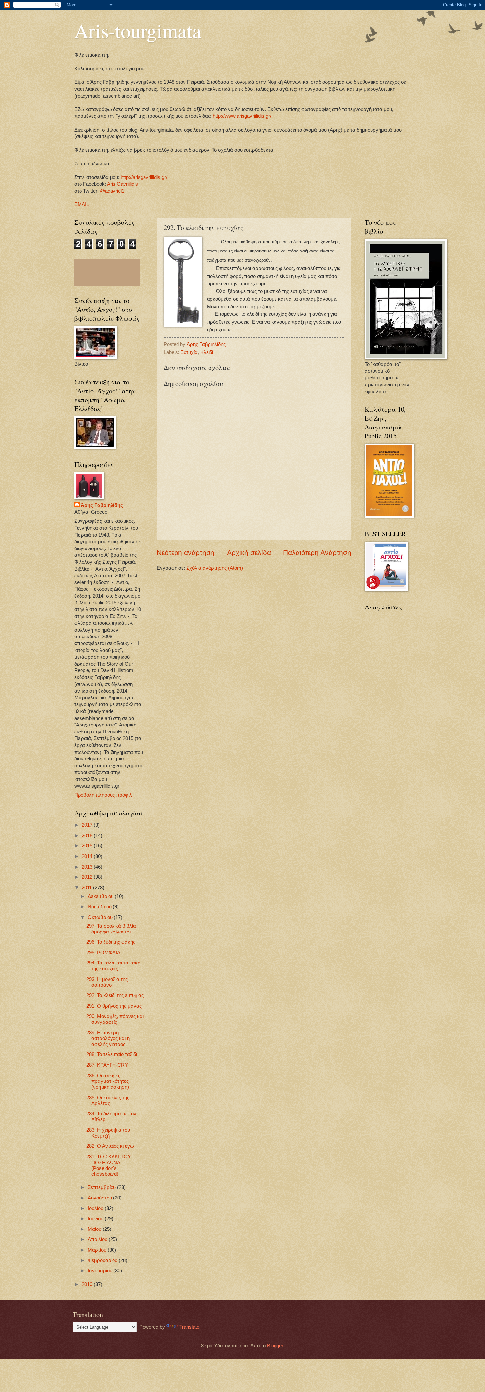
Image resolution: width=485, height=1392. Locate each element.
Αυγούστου (100, 1197)
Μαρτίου (98, 1250)
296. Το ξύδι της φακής (110, 942)
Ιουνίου (96, 1218)
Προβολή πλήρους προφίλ (103, 795)
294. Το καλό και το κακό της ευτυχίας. (113, 965)
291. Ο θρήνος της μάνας (114, 1006)
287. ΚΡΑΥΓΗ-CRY (107, 1065)
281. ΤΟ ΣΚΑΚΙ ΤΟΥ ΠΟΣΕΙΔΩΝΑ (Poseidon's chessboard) (108, 1165)
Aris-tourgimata (137, 30)
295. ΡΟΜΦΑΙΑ (103, 952)
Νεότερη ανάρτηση (185, 552)
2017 (88, 825)
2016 (88, 835)
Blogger (275, 1345)
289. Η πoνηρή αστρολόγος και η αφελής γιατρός (108, 1038)
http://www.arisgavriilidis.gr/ (241, 116)
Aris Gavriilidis (122, 184)
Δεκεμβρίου (101, 896)
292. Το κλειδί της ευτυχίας (115, 995)
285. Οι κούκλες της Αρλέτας (107, 1100)
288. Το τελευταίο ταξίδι (111, 1054)
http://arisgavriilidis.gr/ (144, 177)
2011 (87, 887)
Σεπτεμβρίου (102, 1187)
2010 (88, 1284)
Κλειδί (206, 352)
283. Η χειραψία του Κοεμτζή (108, 1133)
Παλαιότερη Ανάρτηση (317, 552)
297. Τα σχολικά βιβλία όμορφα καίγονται (111, 928)
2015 (88, 845)
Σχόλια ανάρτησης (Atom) (214, 568)
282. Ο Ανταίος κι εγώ (110, 1146)
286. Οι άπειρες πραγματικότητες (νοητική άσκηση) (107, 1081)
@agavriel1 (112, 190)
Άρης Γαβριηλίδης (102, 505)
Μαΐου (95, 1229)
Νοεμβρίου (100, 906)
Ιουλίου (96, 1208)
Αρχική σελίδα (249, 552)
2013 (88, 867)
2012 (88, 877)
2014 (88, 856)
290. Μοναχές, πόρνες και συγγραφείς (115, 1019)
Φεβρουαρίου (103, 1260)
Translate (189, 1327)
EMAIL (81, 204)
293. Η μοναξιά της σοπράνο (107, 982)
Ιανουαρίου (100, 1270)
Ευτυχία (189, 352)
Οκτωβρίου (101, 917)
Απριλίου (98, 1239)
